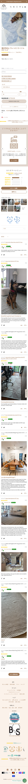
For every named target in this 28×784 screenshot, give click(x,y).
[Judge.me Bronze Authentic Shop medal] (7, 749)
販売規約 (20, 707)
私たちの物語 (5, 684)
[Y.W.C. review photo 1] (14, 383)
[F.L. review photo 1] (14, 291)
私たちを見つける (7, 700)
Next (25, 29)
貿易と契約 (22, 694)
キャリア (23, 684)
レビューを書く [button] (14, 188)
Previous (2, 29)
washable (5, 54)
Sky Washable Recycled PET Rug (13, 415)
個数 (21, 91)
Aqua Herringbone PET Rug (12, 261)
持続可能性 (12, 684)
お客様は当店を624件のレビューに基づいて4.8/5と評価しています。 (18, 121)
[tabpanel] (14, 149)
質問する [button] (14, 192)
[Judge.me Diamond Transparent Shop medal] (17, 219)
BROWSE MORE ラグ (7, 81)
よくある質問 (22, 700)
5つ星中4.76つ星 (18, 173)
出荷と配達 (11, 702)
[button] (5, 52)
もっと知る (14, 160)
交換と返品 (17, 702)
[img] (4, 244)
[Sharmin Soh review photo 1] (14, 515)
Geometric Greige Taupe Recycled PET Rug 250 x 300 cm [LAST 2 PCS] (13, 358)
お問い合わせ (15, 700)
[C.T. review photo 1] (14, 615)
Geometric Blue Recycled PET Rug (13, 242)
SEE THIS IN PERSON (7, 76)
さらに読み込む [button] (14, 674)
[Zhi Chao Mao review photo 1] (14, 562)
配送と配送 (4, 707)
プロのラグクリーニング (14, 692)
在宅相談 (19, 690)
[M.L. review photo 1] (14, 458)
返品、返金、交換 (13, 707)
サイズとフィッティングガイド (11, 694)
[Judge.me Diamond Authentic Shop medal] (10, 219)
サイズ (3, 84)
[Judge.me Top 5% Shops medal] (21, 749)
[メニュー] (25, 6)
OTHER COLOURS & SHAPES (9, 78)
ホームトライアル (11, 690)
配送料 (8, 110)
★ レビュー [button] (26, 393)
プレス (17, 684)
